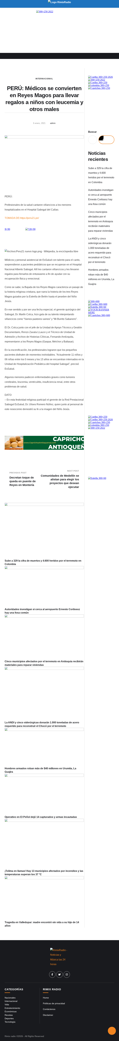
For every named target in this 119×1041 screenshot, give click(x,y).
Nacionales (10, 997)
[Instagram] (67, 974)
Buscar (92, 132)
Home (46, 997)
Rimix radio (10, 1036)
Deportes (9, 1018)
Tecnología (10, 1022)
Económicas (11, 1011)
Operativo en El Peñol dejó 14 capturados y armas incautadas (41, 817)
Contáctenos (49, 1009)
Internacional (44, 79)
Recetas (9, 1015)
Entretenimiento (12, 1008)
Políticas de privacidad (54, 1003)
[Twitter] (59, 974)
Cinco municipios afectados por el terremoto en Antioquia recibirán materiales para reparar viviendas (100, 221)
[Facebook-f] (52, 974)
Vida (7, 1004)
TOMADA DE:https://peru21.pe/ (22, 218)
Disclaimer (48, 1015)
